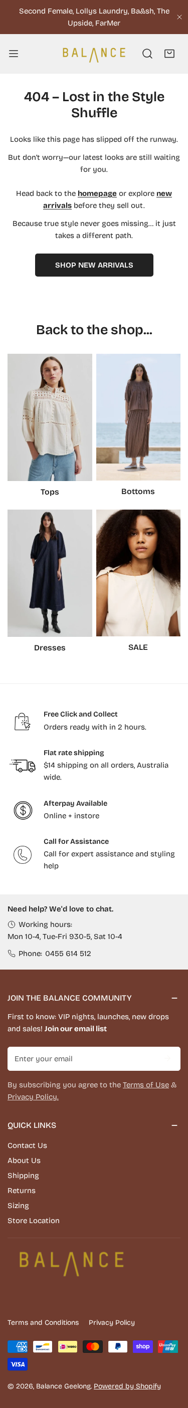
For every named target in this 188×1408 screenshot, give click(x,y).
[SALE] (138, 573)
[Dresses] (50, 573)
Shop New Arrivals (94, 265)
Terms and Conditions (43, 1322)
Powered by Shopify (127, 1386)
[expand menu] (14, 53)
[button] (169, 54)
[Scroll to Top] (170, 1355)
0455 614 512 (68, 953)
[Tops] (50, 417)
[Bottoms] (138, 417)
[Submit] (167, 1058)
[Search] (147, 54)
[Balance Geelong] (93, 54)
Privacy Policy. (33, 1096)
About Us (24, 1160)
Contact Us (27, 1145)
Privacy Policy (112, 1322)
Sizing (18, 1205)
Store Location (34, 1220)
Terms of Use (146, 1084)
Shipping (23, 1175)
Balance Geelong (63, 1386)
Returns (22, 1190)
